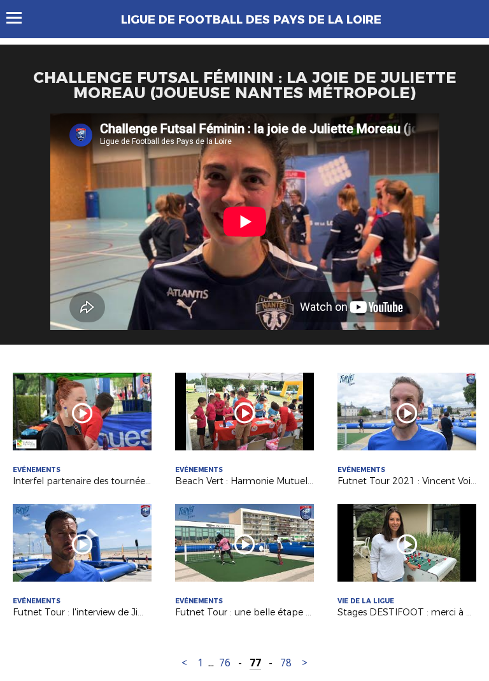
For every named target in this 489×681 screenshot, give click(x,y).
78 (286, 663)
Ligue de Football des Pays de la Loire (251, 20)
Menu (20, 17)
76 (224, 663)
